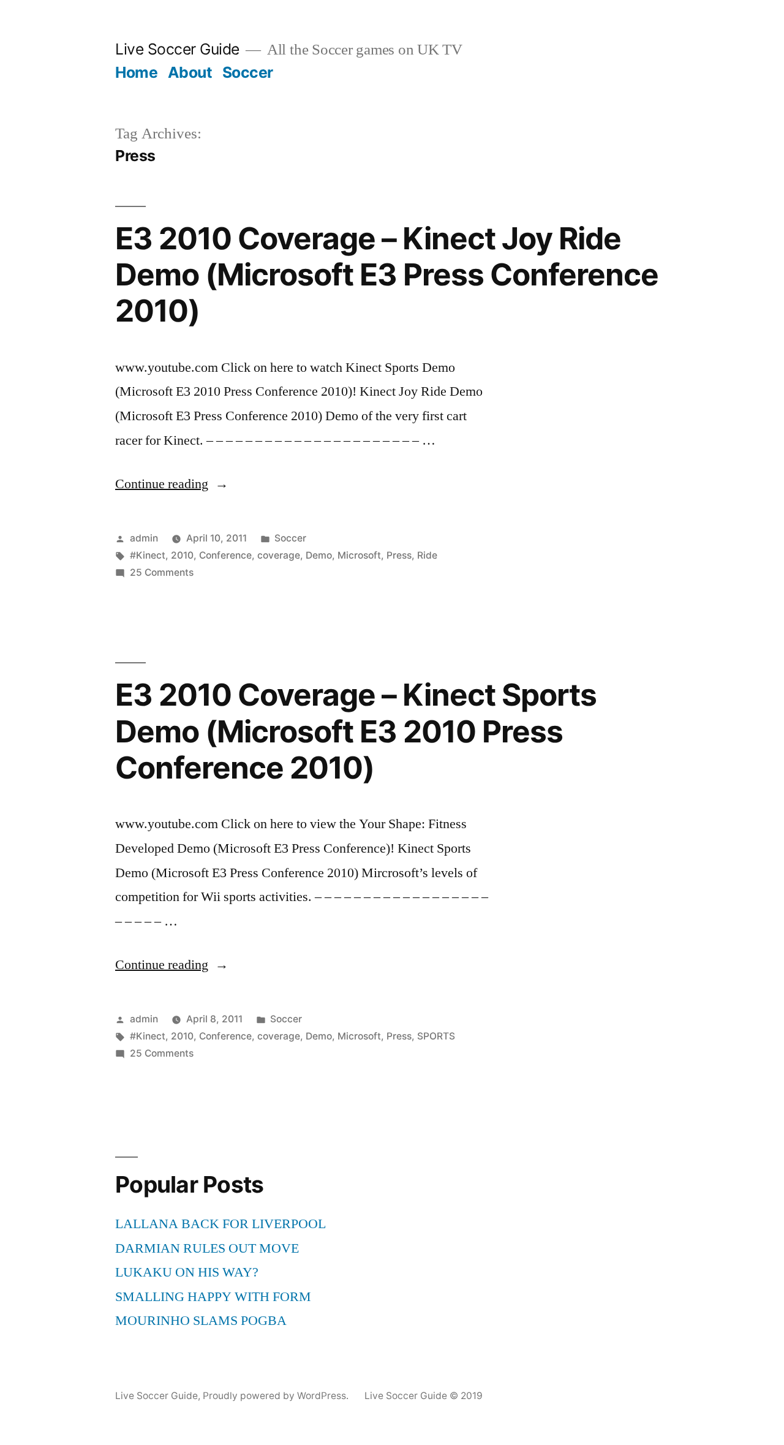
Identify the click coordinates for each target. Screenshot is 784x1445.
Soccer (247, 72)
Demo (319, 555)
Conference (225, 555)
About (190, 72)
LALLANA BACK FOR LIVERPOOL (220, 1223)
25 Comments (162, 572)
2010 (182, 555)
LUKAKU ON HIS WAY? (186, 1272)
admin (144, 538)
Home (136, 72)
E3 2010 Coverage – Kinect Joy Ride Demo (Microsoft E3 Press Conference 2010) (386, 275)
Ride (427, 555)
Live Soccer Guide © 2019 (423, 1396)
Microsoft (359, 555)
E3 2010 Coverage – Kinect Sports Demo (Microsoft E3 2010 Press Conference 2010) (356, 731)
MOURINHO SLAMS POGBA (201, 1320)
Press (399, 555)
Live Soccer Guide (177, 49)
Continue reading (171, 483)
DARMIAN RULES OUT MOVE (207, 1248)
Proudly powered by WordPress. (277, 1396)
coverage (278, 555)
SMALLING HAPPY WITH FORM (213, 1296)
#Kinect (147, 555)
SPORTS (436, 1036)
